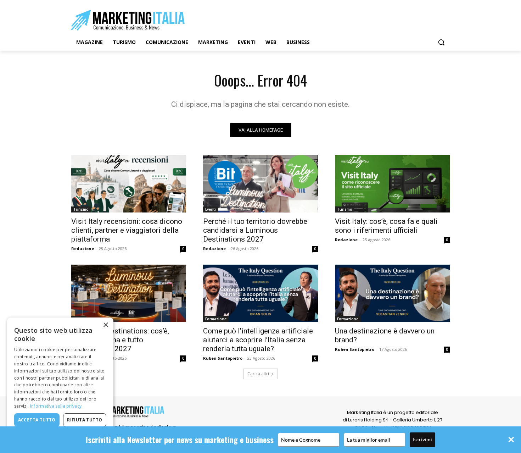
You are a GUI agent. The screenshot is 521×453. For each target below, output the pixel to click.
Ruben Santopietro (222, 358)
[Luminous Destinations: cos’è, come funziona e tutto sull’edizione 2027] (128, 293)
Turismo (81, 209)
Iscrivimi (422, 439)
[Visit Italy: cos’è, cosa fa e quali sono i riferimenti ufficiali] (392, 183)
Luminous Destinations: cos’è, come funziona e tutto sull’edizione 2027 (120, 340)
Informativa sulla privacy (56, 406)
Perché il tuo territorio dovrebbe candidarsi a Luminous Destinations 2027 (255, 230)
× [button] (105, 325)
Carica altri (258, 374)
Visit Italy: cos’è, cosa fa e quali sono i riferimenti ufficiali (386, 225)
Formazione (215, 318)
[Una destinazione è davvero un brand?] (392, 293)
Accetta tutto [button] (37, 420)
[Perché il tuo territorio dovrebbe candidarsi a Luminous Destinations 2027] (260, 183)
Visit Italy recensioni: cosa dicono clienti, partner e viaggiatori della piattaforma (126, 230)
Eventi (210, 209)
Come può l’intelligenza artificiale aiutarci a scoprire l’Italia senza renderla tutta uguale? (258, 340)
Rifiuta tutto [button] (84, 420)
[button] (441, 42)
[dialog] (60, 381)
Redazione (82, 248)
